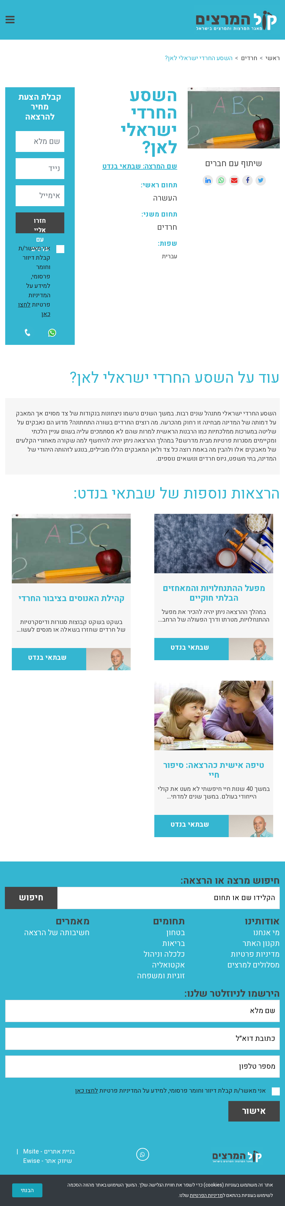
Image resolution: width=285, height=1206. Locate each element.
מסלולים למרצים (253, 965)
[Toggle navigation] (10, 20)
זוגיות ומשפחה (161, 975)
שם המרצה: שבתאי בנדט (139, 166)
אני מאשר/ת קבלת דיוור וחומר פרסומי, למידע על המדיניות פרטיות (34, 281)
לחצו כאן (86, 1090)
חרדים (249, 58)
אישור (254, 1111)
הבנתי (27, 1190)
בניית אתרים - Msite (49, 1152)
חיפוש (31, 897)
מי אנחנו (266, 932)
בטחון (175, 932)
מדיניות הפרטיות (206, 1195)
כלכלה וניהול (164, 954)
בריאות (173, 943)
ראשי (273, 58)
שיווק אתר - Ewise (47, 1161)
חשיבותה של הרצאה (57, 932)
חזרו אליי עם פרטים (40, 224)
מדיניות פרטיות (255, 954)
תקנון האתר (261, 943)
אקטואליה (168, 965)
